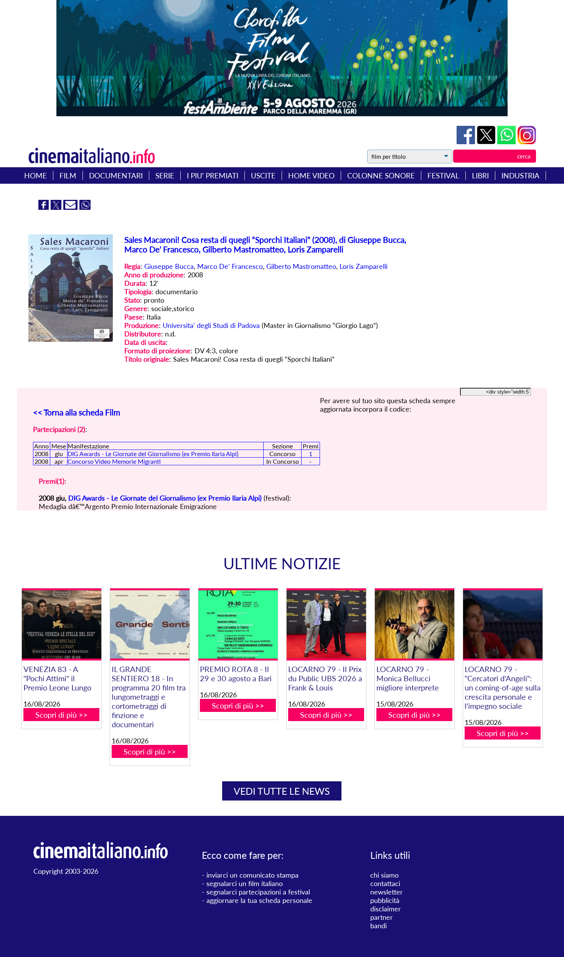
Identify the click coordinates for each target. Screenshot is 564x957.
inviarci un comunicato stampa (252, 875)
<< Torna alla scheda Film (76, 412)
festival (443, 175)
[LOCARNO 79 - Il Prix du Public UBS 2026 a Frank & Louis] (326, 624)
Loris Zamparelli (364, 266)
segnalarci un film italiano (244, 883)
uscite (263, 175)
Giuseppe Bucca (169, 266)
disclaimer (385, 908)
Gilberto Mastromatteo (301, 266)
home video (311, 175)
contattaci (385, 883)
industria (520, 175)
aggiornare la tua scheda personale (259, 900)
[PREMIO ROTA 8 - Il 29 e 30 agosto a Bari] (238, 624)
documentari (116, 175)
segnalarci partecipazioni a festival (258, 892)
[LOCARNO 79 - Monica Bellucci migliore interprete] (414, 624)
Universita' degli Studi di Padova (211, 325)
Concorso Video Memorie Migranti (114, 461)
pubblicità (384, 900)
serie (164, 175)
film (67, 175)
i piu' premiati (212, 175)
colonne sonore (381, 175)
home (35, 175)
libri (480, 175)
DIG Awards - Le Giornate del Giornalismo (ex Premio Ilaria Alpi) (153, 453)
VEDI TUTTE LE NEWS (282, 791)
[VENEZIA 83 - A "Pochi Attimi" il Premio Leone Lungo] (61, 624)
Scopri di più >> (61, 714)
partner (381, 917)
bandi (378, 925)
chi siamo (384, 875)
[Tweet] (487, 141)
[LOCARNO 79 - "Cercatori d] (503, 624)
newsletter (386, 892)
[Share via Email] (71, 207)
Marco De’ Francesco (230, 266)
